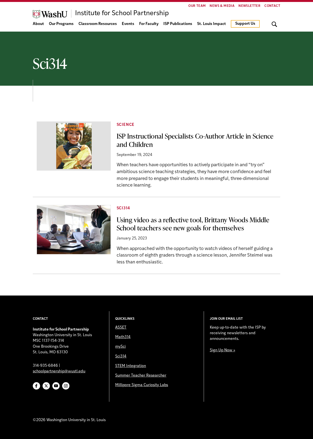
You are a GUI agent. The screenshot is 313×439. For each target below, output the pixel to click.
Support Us (245, 24)
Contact (272, 6)
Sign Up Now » (222, 350)
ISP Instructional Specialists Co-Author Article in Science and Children (195, 140)
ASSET (120, 328)
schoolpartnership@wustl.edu (59, 371)
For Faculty (148, 24)
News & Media (222, 6)
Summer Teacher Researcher (140, 376)
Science (126, 125)
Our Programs (61, 24)
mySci (120, 347)
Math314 (123, 337)
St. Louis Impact (211, 24)
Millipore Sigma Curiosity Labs (141, 385)
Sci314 (123, 208)
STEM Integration (130, 366)
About (38, 24)
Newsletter (249, 6)
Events (128, 24)
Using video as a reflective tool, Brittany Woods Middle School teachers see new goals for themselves (193, 223)
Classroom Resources (97, 24)
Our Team (197, 6)
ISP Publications (177, 24)
